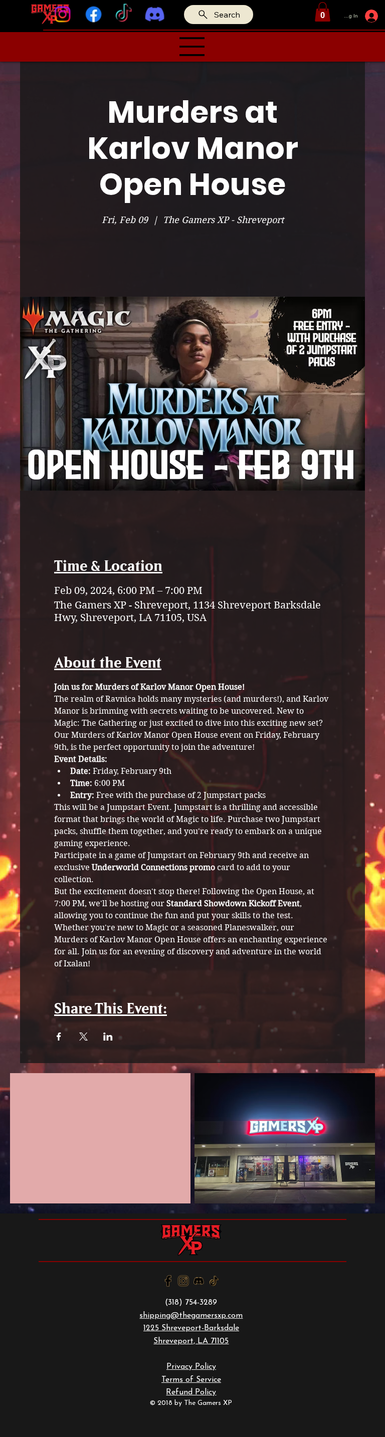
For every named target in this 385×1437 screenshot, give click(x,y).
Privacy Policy (191, 1367)
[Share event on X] (83, 1037)
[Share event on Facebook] (59, 1037)
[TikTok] (123, 14)
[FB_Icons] (168, 1281)
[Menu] (192, 46)
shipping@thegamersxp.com (191, 1316)
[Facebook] (93, 14)
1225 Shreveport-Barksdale (191, 1328)
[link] (322, 12)
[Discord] (154, 14)
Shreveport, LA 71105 (191, 1341)
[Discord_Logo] (199, 1281)
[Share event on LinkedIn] (108, 1037)
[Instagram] (62, 14)
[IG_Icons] (183, 1281)
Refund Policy (191, 1392)
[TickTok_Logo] (214, 1281)
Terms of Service (191, 1380)
